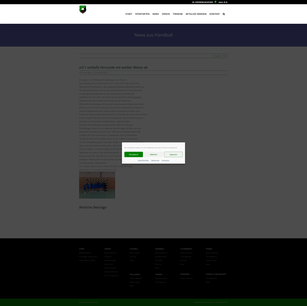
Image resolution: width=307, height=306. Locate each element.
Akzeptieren (133, 154)
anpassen (173, 154)
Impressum (165, 160)
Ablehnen (153, 154)
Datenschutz (155, 160)
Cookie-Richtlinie (143, 160)
